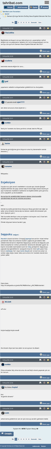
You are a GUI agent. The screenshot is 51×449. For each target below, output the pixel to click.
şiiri (38, 249)
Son (39, 22)
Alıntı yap (46, 51)
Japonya (28, 239)
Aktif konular (23, 7)
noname (8, 166)
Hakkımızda (36, 446)
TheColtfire (9, 33)
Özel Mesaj (48, 28)
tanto (22, 251)
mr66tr (8, 123)
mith (7, 413)
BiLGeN (8, 302)
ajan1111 (20, 102)
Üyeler (35, 7)
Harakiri (4, 239)
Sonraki (34, 22)
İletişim (43, 446)
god (6, 81)
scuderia (8, 61)
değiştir (15, 235)
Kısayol (41, 28)
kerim (7, 143)
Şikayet (44, 28)
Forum (10, 7)
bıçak (27, 251)
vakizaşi (9, 251)
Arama (45, 7)
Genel (7, 14)
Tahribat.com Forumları (11, 11)
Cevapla (8, 433)
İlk (13, 22)
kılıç (29, 247)
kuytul (15, 387)
